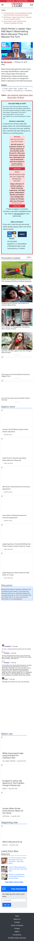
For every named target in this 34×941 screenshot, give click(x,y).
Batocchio (5, 845)
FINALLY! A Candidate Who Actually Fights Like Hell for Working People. (17, 876)
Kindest (11, 238)
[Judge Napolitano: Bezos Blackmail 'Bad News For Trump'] (17, 561)
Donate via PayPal (22, 234)
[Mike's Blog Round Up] (14, 832)
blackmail (14, 95)
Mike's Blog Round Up (12, 841)
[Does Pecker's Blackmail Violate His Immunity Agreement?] (17, 504)
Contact (17, 922)
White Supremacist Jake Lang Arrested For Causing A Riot (12, 755)
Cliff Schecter (5, 816)
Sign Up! (7, 905)
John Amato (7, 62)
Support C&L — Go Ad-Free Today (17, 1)
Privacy (17, 928)
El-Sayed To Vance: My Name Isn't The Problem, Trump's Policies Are (13, 783)
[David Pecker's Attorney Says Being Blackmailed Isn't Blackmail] (17, 447)
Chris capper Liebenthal (8, 761)
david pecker (23, 95)
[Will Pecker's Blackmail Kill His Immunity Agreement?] (17, 475)
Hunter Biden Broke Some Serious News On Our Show (12, 810)
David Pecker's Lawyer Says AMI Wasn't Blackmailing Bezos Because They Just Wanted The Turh (16, 32)
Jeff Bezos (20, 97)
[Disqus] (17, 663)
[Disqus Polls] (17, 621)
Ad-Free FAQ (18, 214)
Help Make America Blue (14, 882)
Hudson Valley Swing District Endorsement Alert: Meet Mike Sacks (18, 869)
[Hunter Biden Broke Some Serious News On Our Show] (14, 799)
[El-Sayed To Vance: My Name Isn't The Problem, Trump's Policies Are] (14, 771)
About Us (17, 919)
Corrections (17, 935)
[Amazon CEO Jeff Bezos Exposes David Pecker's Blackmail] (17, 418)
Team (17, 916)
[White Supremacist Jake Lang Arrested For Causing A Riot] (14, 744)
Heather (4, 788)
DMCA (17, 932)
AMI (8, 95)
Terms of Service (21, 597)
